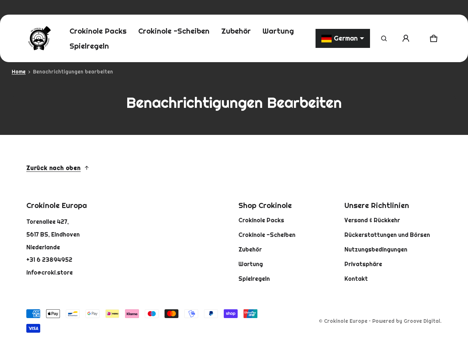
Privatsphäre (363, 264)
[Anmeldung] (406, 38)
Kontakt (356, 278)
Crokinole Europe (345, 321)
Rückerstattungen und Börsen (387, 234)
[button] (384, 38)
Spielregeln (254, 278)
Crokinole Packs (261, 220)
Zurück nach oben (53, 167)
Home (19, 72)
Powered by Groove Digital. (407, 321)
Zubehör (250, 249)
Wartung (250, 264)
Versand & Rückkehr (372, 220)
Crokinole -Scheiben (266, 234)
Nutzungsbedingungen (375, 249)
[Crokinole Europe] (39, 38)
